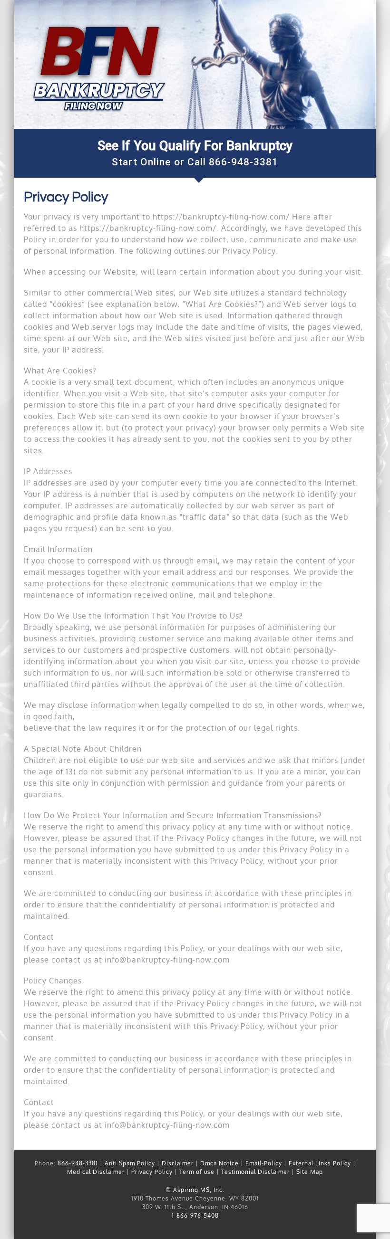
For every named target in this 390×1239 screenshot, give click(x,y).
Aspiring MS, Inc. (198, 1189)
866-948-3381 (243, 162)
